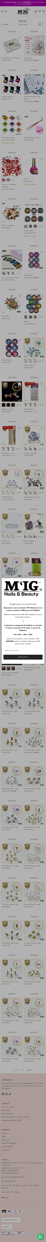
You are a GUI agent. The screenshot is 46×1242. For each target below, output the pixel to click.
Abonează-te (23, 657)
